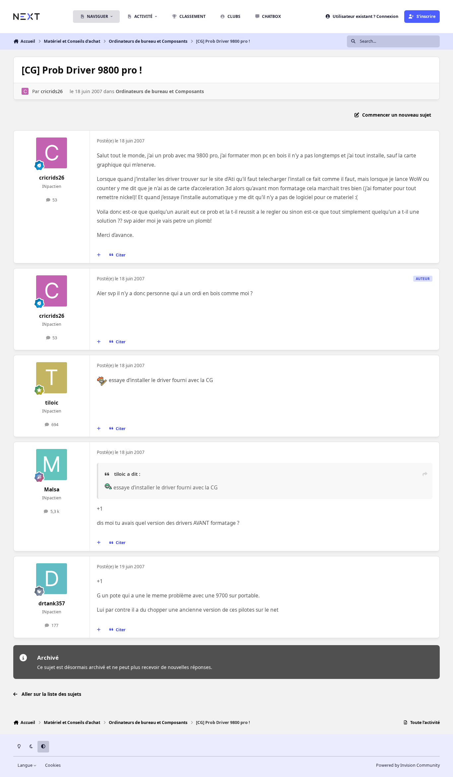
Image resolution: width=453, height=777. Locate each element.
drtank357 (51, 603)
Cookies (53, 765)
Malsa (51, 489)
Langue (25, 765)
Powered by (408, 765)
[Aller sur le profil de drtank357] (51, 578)
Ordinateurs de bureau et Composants (160, 91)
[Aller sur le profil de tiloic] (51, 377)
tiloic (51, 402)
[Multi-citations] (99, 255)
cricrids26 (52, 91)
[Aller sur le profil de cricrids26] (25, 91)
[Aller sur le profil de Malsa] (51, 464)
